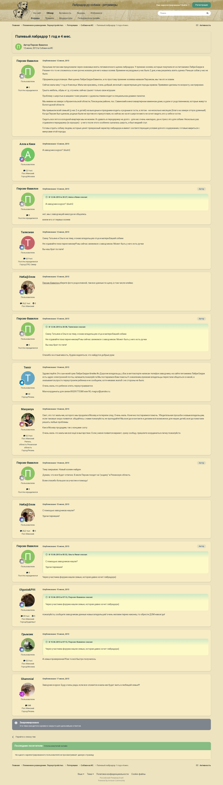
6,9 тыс (28, 258)
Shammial (27, 678)
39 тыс (26, 616)
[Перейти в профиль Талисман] (28, 243)
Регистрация (201, 5)
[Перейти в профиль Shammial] (28, 689)
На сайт (37, 13)
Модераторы (65, 18)
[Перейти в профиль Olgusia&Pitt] (28, 600)
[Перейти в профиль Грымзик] (28, 645)
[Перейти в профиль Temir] (28, 378)
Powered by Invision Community (111, 781)
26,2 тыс (26, 303)
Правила (49, 18)
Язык (80, 774)
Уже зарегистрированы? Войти (172, 5)
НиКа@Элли (27, 276)
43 (29, 394)
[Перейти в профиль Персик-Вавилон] (18, 46)
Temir (27, 367)
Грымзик (27, 634)
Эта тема (196, 13)
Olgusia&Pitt (27, 589)
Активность (65, 13)
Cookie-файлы (138, 774)
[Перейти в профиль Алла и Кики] (28, 154)
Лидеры (81, 13)
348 (29, 705)
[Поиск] (207, 13)
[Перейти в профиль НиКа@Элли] (28, 287)
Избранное (96, 13)
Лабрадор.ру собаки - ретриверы (95, 5)
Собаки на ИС (46, 48)
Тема (90, 774)
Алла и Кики (27, 144)
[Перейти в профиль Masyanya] (28, 420)
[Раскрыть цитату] (47, 197)
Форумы (35, 18)
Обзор (50, 13)
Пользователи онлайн (89, 18)
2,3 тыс (28, 170)
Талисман (27, 232)
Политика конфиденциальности (112, 774)
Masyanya (27, 409)
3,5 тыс (28, 436)
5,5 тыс (28, 660)
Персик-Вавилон (39, 45)
